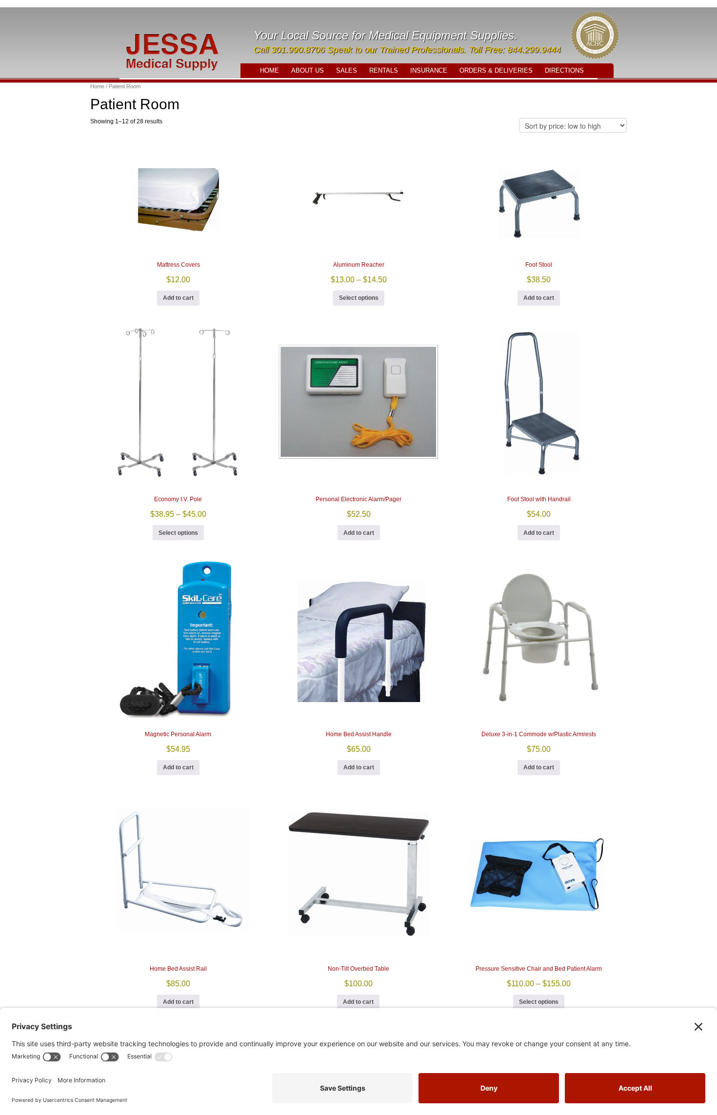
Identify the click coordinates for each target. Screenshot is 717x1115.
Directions (564, 70)
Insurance (428, 70)
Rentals (383, 70)
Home (269, 70)
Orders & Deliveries (496, 70)
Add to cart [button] (178, 297)
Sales (346, 70)
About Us (307, 70)
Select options (358, 297)
